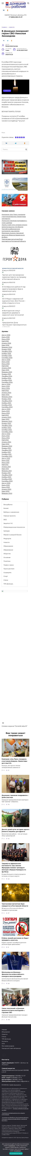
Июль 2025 (6, 362)
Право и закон (9, 565)
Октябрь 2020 (7, 479)
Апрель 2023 (6, 417)
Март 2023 (5, 419)
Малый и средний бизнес (13, 535)
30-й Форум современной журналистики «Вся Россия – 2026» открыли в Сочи (13, 301)
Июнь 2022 (6, 438)
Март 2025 (5, 370)
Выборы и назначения (11, 512)
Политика (7, 561)
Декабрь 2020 (7, 475)
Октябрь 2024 (7, 380)
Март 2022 (5, 444)
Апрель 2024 (6, 392)
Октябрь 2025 (7, 355)
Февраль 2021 (7, 471)
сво (4, 132)
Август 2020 (6, 483)
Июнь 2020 (6, 487)
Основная (7, 557)
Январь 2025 (6, 374)
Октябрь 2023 (7, 405)
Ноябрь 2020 (6, 477)
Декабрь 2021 (7, 450)
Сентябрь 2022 (7, 432)
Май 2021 (5, 464)
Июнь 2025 (6, 364)
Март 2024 (5, 395)
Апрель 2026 (6, 343)
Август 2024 (6, 384)
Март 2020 (5, 491)
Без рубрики (8, 504)
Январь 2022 (6, 448)
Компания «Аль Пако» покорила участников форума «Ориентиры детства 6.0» (14, 216)
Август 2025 (6, 360)
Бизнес (6, 508)
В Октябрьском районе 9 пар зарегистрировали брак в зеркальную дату (13, 289)
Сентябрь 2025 (7, 357)
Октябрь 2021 (6, 454)
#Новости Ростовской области (12, 268)
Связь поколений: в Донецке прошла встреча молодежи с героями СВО (13, 1010)
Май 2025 (5, 366)
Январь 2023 (6, 423)
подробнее (12, 1145)
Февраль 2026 (7, 347)
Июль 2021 (5, 460)
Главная (4, 1029)
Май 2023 (5, 415)
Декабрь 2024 (7, 376)
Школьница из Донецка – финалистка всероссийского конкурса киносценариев (13, 974)
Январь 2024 (6, 399)
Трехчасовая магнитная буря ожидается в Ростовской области (15, 905)
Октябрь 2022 (7, 429)
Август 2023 (6, 409)
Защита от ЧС (8, 523)
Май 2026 (5, 341)
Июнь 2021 (5, 462)
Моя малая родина (8, 1046)
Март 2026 (5, 345)
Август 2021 (6, 458)
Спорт (6, 576)
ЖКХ (5, 519)
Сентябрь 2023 (7, 407)
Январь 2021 (6, 473)
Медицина (7, 538)
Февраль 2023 (7, 421)
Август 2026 (6, 335)
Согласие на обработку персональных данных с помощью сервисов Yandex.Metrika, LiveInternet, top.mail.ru (15, 1119)
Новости (7, 90)
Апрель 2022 (6, 442)
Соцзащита (7, 572)
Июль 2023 (6, 411)
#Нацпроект (6, 1032)
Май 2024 (5, 390)
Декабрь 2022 (7, 425)
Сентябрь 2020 (7, 481)
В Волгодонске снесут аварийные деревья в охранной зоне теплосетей (13, 313)
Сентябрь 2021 (7, 456)
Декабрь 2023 (7, 401)
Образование (8, 546)
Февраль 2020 (7, 493)
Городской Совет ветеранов (11, 1048)
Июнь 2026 (6, 339)
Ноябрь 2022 (6, 427)
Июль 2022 (6, 436)
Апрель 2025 (6, 368)
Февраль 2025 (7, 372)
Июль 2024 (6, 386)
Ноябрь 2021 (6, 452)
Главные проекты (10, 516)
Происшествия (9, 569)
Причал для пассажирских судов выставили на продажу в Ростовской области (14, 277)
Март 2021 (5, 469)
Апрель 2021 (6, 467)
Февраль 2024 (7, 397)
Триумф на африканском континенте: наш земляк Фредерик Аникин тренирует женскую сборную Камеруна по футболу (13, 233)
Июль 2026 (6, 337)
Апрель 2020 (6, 489)
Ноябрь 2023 (6, 403)
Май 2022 (5, 440)
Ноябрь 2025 (6, 353)
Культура (7, 531)
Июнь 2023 (6, 413)
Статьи (6, 580)
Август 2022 (6, 434)
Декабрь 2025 (7, 351)
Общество (7, 553)
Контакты (5, 1041)
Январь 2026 (6, 349)
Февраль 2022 (7, 446)
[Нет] (29, 1149)
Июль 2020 (6, 485)
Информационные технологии (14, 527)
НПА (3, 1043)
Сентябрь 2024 (7, 382)
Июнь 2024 (6, 388)
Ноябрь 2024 (6, 378)
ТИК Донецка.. (8, 584)
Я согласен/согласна (16, 1153)
